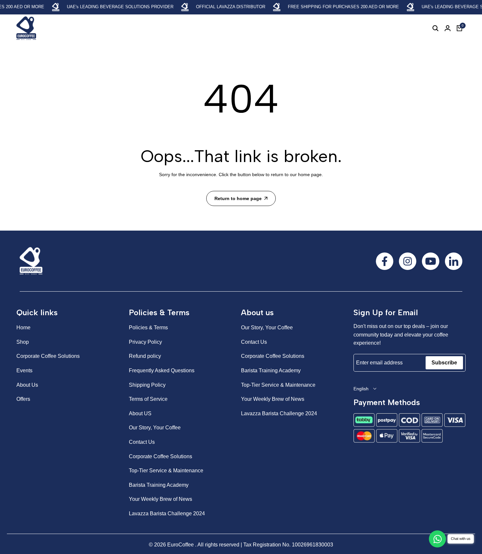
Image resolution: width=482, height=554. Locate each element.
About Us (27, 385)
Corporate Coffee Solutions (48, 356)
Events (24, 370)
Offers (23, 399)
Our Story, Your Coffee (155, 427)
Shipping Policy (147, 385)
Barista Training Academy (159, 485)
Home (23, 327)
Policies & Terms (148, 327)
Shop (22, 342)
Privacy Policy (145, 342)
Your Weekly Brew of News (160, 499)
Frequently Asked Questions (161, 370)
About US (140, 413)
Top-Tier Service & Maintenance (166, 470)
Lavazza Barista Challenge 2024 (167, 513)
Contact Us (142, 442)
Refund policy (145, 356)
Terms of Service (148, 399)
